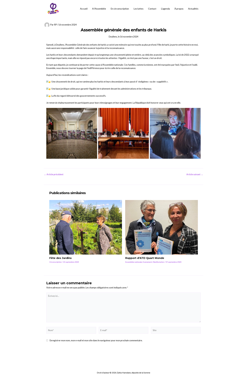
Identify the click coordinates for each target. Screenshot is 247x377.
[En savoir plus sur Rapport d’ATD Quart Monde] (161, 227)
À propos (178, 8)
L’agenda (165, 8)
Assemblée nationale (133, 262)
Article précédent (53, 174)
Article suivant (194, 174)
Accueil (83, 8)
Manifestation (158, 262)
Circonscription (55, 262)
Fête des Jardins (60, 258)
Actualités (193, 8)
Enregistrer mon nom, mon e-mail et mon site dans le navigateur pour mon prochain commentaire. (96, 340)
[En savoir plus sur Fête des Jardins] (85, 227)
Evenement (147, 262)
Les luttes (138, 8)
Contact (152, 8)
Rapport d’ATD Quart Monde (144, 258)
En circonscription (120, 8)
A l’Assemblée (99, 8)
